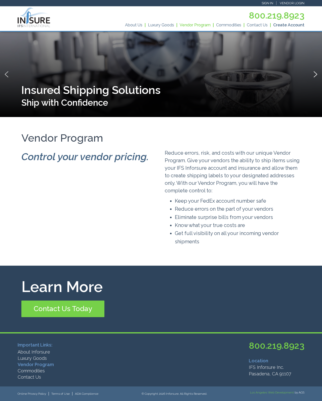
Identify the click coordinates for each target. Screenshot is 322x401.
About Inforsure (34, 352)
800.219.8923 (276, 15)
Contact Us (257, 25)
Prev (7, 74)
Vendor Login (292, 3)
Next (315, 74)
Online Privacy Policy (32, 393)
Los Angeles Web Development (272, 392)
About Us (133, 25)
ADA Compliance (86, 393)
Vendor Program (195, 25)
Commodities (228, 25)
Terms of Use (60, 393)
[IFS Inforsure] (34, 17)
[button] (62, 309)
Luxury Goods (161, 25)
